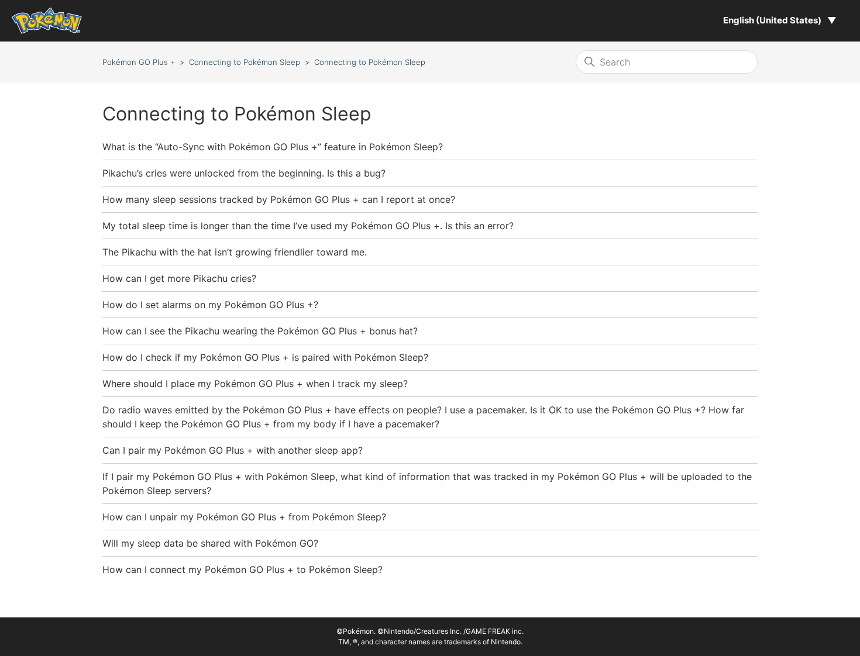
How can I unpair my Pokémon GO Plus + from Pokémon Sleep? (244, 517)
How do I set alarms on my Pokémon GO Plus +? (210, 304)
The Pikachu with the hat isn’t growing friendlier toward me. (234, 252)
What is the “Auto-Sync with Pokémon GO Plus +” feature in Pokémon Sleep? (272, 147)
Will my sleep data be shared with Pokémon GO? (210, 543)
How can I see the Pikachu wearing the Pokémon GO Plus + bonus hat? (260, 331)
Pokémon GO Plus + (138, 62)
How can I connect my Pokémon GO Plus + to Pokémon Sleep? (242, 569)
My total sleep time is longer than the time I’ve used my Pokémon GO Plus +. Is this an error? (308, 226)
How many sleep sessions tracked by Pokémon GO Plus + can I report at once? (278, 199)
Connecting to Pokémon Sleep (244, 62)
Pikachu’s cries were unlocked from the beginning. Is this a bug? (244, 173)
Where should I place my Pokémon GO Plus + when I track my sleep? (255, 383)
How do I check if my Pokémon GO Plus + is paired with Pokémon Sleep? (265, 357)
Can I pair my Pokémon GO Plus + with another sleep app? (232, 450)
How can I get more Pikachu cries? (179, 278)
